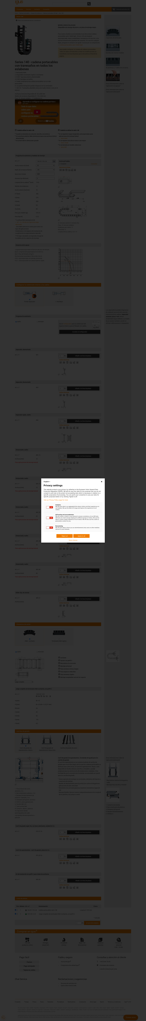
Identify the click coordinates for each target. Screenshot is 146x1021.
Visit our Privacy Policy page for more (56, 500)
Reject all (65, 536)
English (46, 481)
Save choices (73, 540)
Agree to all (81, 536)
